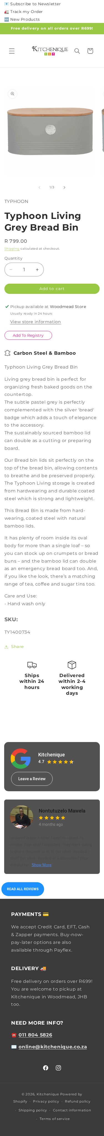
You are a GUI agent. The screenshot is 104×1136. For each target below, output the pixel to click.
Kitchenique (51, 755)
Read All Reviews (23, 889)
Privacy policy (46, 1101)
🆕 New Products (22, 19)
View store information (35, 321)
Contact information (72, 1110)
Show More (42, 865)
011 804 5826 (35, 1035)
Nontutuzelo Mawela (62, 811)
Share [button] (17, 646)
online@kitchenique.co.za (53, 1046)
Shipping (12, 248)
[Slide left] (39, 187)
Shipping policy (33, 1110)
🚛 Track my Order (23, 11)
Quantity (13, 258)
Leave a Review (31, 779)
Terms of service (55, 1119)
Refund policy (78, 1101)
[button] (11, 51)
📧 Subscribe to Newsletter (32, 3)
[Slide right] (65, 187)
